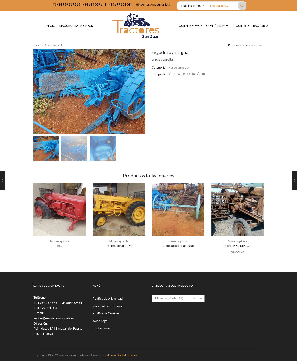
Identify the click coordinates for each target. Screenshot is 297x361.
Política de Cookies (106, 313)
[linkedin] (193, 74)
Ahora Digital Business (123, 355)
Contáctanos (217, 25)
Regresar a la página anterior (246, 45)
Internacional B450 (119, 245)
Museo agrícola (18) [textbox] (175, 298)
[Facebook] (174, 74)
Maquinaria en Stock (76, 25)
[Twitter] (169, 74)
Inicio (50, 25)
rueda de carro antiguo (178, 245)
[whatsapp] (198, 74)
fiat (59, 245)
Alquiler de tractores (250, 25)
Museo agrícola (53, 45)
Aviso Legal (100, 321)
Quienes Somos (190, 25)
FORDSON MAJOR (237, 245)
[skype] (203, 74)
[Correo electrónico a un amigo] (188, 74)
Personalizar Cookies (107, 306)
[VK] (179, 74)
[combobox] (178, 298)
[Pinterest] (183, 74)
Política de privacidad (108, 298)
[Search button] (242, 6)
